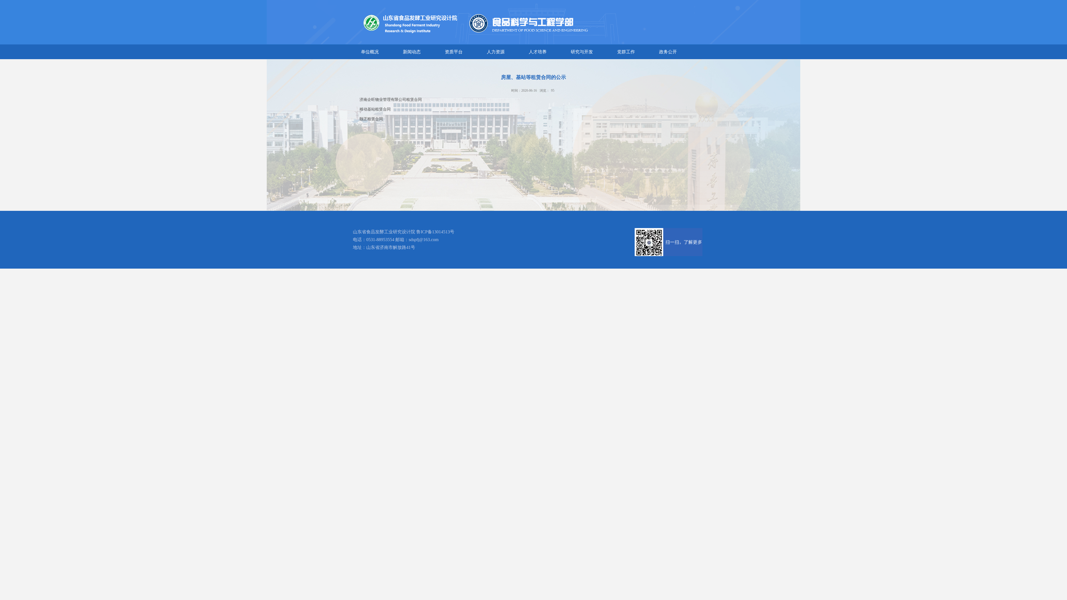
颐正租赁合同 (371, 119)
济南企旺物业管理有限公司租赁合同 (391, 100)
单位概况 (370, 51)
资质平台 (454, 51)
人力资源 (496, 51)
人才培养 (538, 51)
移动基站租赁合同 (375, 109)
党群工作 (626, 51)
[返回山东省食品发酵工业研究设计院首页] (557, 4)
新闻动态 (412, 51)
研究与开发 (582, 51)
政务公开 (668, 51)
